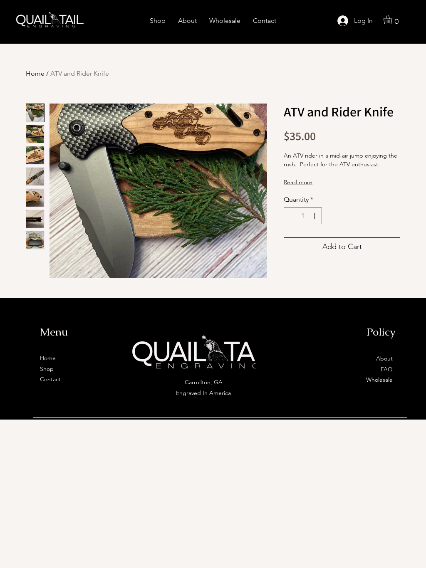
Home (35, 73)
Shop (47, 369)
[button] (393, 19)
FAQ (387, 369)
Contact (50, 379)
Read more (298, 182)
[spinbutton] (303, 216)
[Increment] (315, 216)
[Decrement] (291, 216)
